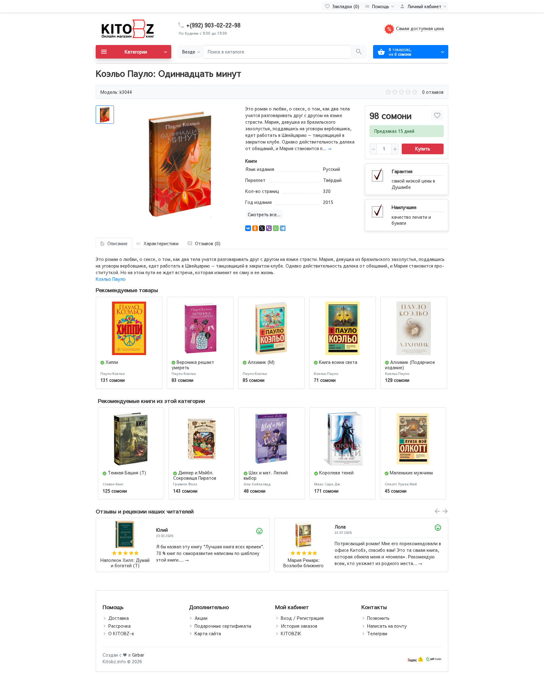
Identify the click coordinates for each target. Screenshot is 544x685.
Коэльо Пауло (111, 279)
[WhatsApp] (276, 228)
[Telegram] (283, 228)
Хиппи (111, 362)
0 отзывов (433, 92)
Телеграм (377, 633)
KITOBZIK (291, 633)
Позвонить (378, 618)
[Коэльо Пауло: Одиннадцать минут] (180, 163)
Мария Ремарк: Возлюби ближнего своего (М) (125, 563)
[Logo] (127, 28)
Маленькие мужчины (411, 472)
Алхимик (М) (261, 362)
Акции (201, 618)
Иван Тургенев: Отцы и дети (303, 563)
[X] (262, 228)
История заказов (299, 626)
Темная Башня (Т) (127, 472)
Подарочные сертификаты (223, 626)
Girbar (138, 655)
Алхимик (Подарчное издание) (410, 365)
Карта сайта (208, 633)
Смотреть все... (264, 214)
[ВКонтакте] (248, 228)
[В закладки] (437, 115)
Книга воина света (338, 362)
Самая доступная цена (419, 28)
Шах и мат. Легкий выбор (266, 475)
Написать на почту (387, 626)
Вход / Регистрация (302, 618)
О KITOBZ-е (121, 633)
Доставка (118, 618)
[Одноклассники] (255, 228)
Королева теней (336, 472)
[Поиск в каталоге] (359, 52)
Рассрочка (119, 626)
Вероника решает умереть (193, 365)
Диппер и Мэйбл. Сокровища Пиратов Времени (194, 477)
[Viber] (269, 228)
